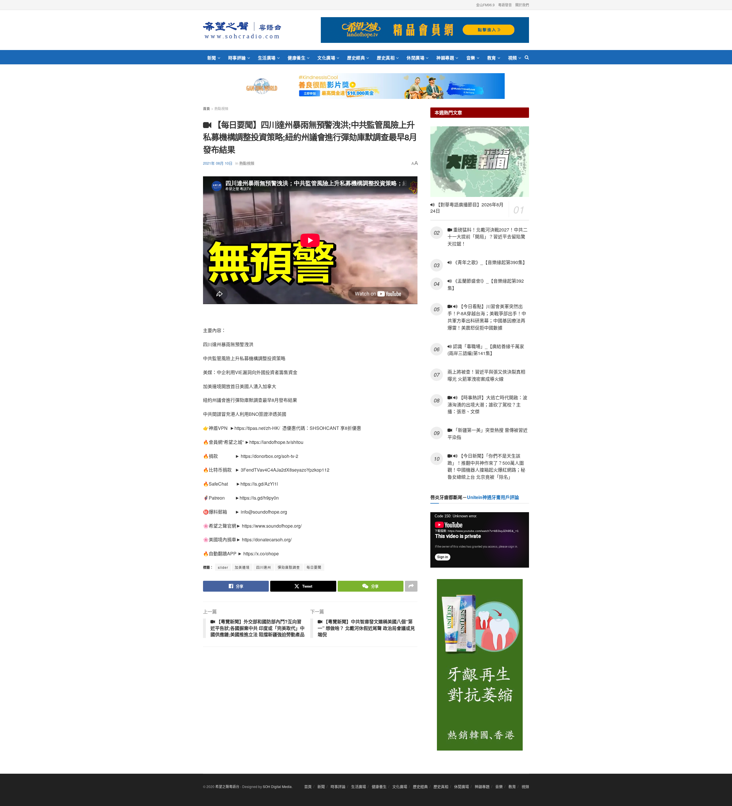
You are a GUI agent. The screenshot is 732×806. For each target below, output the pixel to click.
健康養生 (296, 58)
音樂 (470, 58)
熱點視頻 (221, 108)
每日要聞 (314, 567)
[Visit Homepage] (242, 30)
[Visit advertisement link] (425, 30)
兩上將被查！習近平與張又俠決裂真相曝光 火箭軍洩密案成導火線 (486, 375)
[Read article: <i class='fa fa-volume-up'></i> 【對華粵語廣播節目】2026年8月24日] (479, 161)
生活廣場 (267, 58)
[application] (479, 540)
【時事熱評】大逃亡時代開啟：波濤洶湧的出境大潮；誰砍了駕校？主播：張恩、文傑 (487, 404)
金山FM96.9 (485, 4)
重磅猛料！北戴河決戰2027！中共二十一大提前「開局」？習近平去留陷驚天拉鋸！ (487, 236)
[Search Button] (527, 57)
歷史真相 (386, 58)
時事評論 (237, 58)
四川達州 (263, 567)
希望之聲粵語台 (227, 786)
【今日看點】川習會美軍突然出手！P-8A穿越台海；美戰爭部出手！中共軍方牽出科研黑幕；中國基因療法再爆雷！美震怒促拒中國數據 (486, 317)
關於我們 (522, 4)
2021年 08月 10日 (217, 163)
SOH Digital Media (277, 786)
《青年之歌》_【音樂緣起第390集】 (489, 262)
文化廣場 (326, 58)
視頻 (512, 58)
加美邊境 (242, 567)
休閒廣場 (415, 58)
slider (223, 567)
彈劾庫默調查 (289, 567)
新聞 (211, 58)
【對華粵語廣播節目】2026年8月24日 (467, 207)
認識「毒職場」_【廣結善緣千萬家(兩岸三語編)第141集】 (485, 350)
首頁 (206, 108)
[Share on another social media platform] (411, 586)
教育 (491, 58)
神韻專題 (445, 58)
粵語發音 (505, 4)
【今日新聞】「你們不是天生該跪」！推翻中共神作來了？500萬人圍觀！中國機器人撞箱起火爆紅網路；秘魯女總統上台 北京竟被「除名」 (486, 466)
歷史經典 (356, 58)
